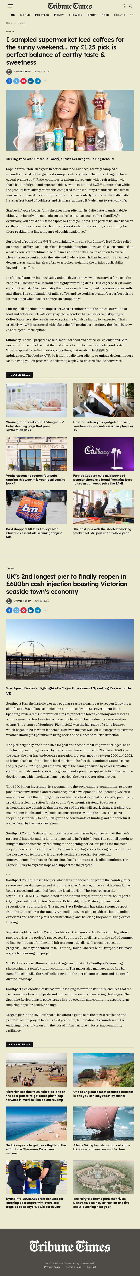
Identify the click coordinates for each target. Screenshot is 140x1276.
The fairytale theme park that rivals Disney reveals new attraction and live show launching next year (101, 1203)
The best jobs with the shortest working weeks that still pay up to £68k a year (102, 531)
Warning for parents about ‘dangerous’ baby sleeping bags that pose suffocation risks (35, 426)
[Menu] (10, 6)
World (25, 14)
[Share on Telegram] (38, 81)
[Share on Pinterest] (23, 81)
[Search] (130, 6)
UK (13, 14)
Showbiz (75, 14)
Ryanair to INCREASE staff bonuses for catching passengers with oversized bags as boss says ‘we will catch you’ (34, 1203)
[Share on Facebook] (9, 81)
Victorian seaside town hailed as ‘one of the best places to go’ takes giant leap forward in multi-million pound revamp (35, 1096)
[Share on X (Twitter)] (16, 81)
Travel (10, 568)
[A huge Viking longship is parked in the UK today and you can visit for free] (103, 1123)
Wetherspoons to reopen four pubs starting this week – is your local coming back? (35, 479)
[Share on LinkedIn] (31, 81)
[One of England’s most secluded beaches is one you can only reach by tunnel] (103, 1070)
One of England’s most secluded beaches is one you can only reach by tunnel (103, 1094)
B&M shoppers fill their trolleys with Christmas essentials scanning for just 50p (34, 533)
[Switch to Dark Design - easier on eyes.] (124, 6)
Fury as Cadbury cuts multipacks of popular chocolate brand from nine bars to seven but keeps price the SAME (102, 479)
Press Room (24, 71)
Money (59, 14)
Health (119, 14)
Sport (92, 14)
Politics (42, 14)
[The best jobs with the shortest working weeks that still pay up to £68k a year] (103, 507)
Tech (105, 14)
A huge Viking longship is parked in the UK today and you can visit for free (101, 1147)
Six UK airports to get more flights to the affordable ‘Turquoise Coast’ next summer (36, 1149)
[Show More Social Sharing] (45, 81)
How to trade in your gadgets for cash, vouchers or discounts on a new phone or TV (103, 426)
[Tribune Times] (70, 6)
